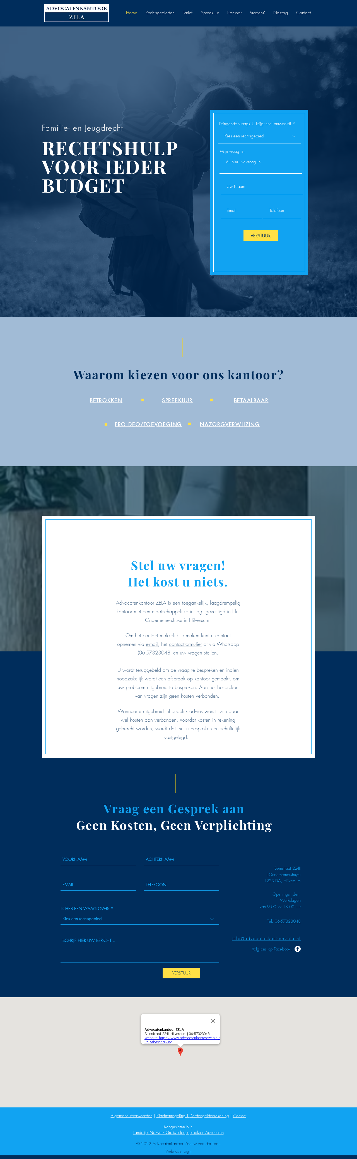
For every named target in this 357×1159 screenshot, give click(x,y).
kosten (136, 719)
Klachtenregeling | (173, 1116)
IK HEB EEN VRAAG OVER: (85, 909)
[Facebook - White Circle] (298, 949)
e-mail (152, 644)
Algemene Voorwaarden (131, 1116)
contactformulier (185, 644)
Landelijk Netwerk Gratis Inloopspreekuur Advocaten (178, 1132)
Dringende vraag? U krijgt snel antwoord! (255, 124)
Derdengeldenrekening (209, 1116)
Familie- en (62, 127)
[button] (160, 13)
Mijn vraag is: (232, 151)
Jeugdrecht (105, 127)
